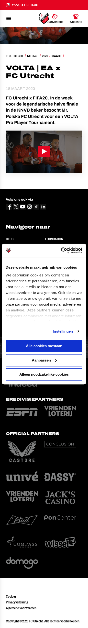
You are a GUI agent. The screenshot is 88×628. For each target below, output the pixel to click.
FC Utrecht (14, 56)
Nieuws (32, 56)
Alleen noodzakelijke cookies (44, 374)
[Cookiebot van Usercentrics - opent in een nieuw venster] (62, 250)
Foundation (54, 239)
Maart (57, 56)
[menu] (9, 18)
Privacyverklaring (17, 602)
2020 (45, 56)
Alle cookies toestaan (44, 346)
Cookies (11, 596)
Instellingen (63, 331)
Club (9, 239)
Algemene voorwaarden (21, 608)
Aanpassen (41, 360)
